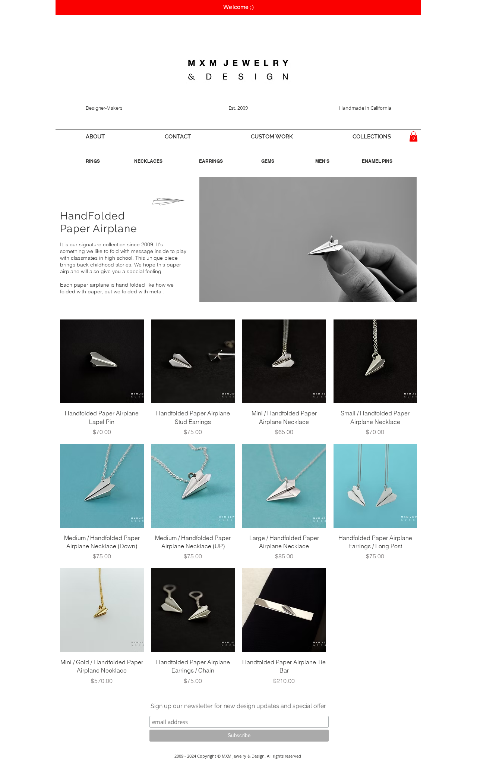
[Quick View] (102, 361)
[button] (95, 137)
